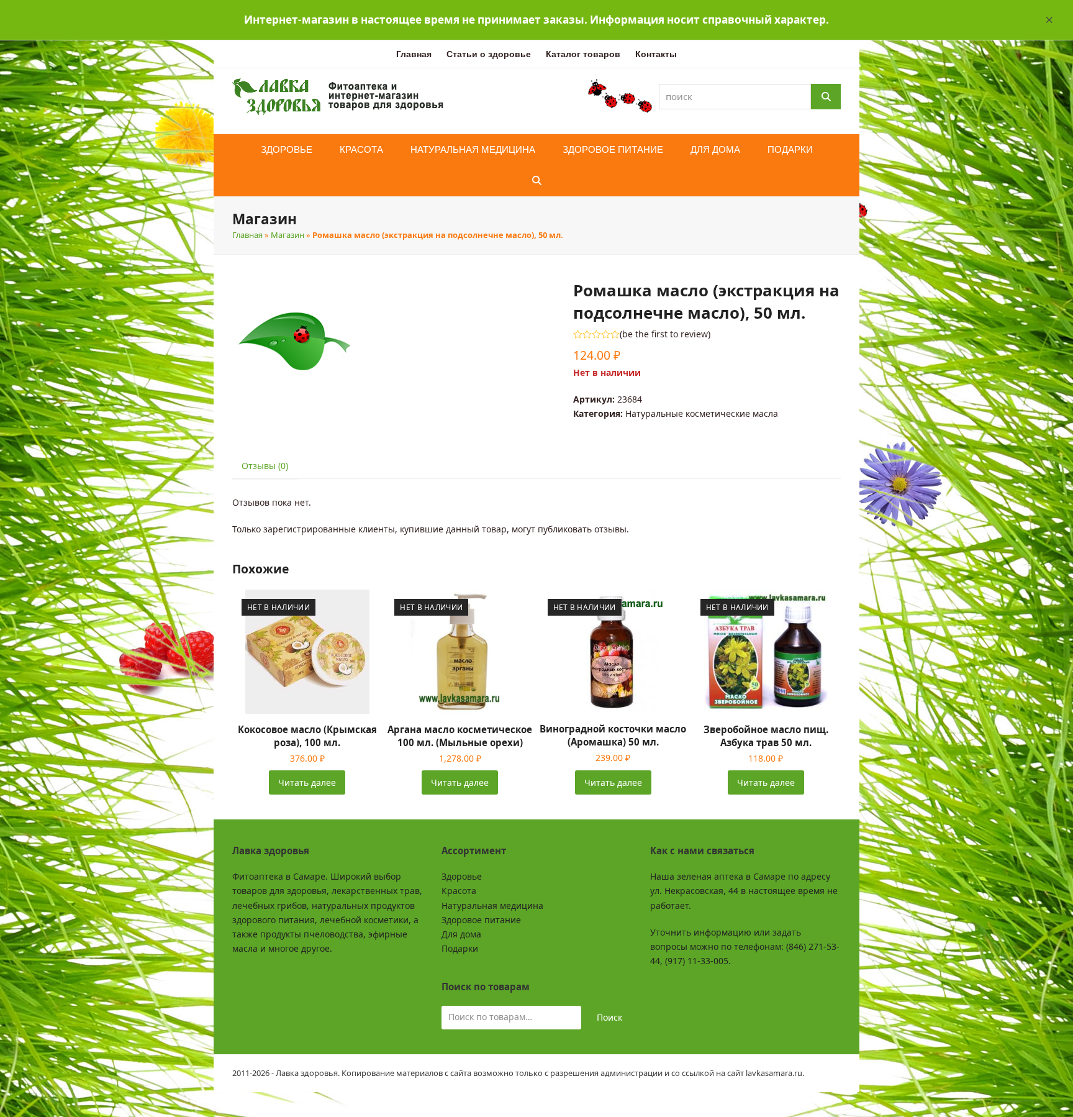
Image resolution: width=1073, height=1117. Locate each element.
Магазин (287, 234)
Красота (458, 890)
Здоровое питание (481, 920)
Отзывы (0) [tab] (265, 466)
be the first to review (665, 334)
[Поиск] (826, 96)
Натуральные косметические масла (701, 413)
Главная (247, 234)
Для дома (461, 934)
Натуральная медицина (492, 905)
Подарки (459, 948)
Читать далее (307, 782)
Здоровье (461, 876)
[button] (1049, 19)
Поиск (609, 1017)
